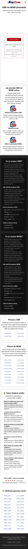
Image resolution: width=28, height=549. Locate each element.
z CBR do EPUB (20, 333)
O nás (18, 539)
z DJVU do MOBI (7, 365)
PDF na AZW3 (20, 517)
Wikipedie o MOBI (9, 308)
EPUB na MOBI (7, 498)
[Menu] (25, 2)
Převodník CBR (8, 225)
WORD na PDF (20, 529)
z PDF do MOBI (20, 377)
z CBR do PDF (20, 336)
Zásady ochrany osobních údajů (10, 537)
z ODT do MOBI (7, 377)
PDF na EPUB (20, 508)
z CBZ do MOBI (20, 363)
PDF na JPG (20, 526)
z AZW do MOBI (20, 360)
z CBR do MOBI (7, 336)
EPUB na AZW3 (20, 498)
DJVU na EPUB (20, 505)
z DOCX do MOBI (20, 365)
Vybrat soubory (14, 39)
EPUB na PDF (7, 495)
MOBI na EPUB (7, 511)
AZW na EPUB (7, 523)
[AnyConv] (14, 2)
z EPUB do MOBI (20, 368)
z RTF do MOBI (20, 380)
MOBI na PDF (7, 505)
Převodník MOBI (8, 306)
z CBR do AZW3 (7, 333)
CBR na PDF (7, 514)
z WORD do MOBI (20, 383)
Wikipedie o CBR (8, 228)
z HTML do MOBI (20, 371)
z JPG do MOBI (7, 374)
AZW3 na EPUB (7, 517)
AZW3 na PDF (7, 508)
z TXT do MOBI (7, 383)
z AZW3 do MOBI (7, 360)
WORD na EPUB (20, 520)
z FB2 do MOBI (7, 371)
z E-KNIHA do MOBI (7, 368)
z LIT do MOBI (20, 374)
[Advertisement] (14, 70)
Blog (15, 539)
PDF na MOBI (20, 511)
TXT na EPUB (20, 523)
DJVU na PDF (7, 501)
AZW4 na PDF (20, 501)
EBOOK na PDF (7, 520)
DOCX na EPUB (20, 514)
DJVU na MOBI (20, 495)
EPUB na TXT (7, 526)
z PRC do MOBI (7, 380)
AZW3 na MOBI (7, 529)
